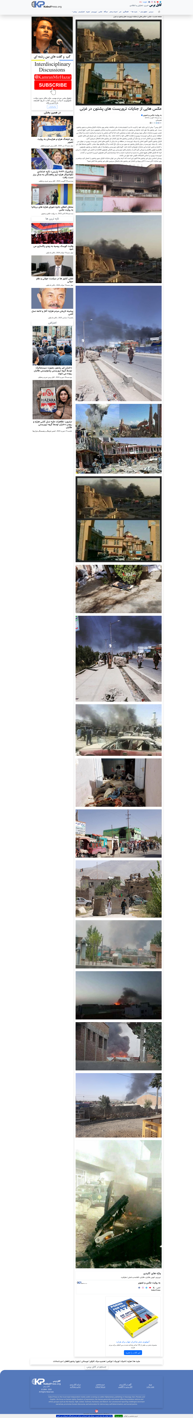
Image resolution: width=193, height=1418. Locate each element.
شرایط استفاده (100, 1387)
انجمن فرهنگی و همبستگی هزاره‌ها (44, 431)
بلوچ (78, 1361)
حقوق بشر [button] (143, 12)
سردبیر (151, 12)
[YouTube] (150, 1288)
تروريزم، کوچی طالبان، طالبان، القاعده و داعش (144, 1277)
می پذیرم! (118, 1416)
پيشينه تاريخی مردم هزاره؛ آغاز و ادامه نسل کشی (52, 312)
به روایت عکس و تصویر (152, 115)
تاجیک (123, 1361)
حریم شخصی (100, 1384)
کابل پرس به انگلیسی (125, 1387)
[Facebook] (158, 123)
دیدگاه (106, 12)
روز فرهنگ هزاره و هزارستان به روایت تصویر (55, 140)
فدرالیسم (81, 12)
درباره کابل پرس (75, 1384)
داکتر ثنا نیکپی (50, 252)
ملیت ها (136, 1361)
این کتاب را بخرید (133, 1352)
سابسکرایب (52, 107)
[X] (150, 123)
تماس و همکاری (75, 1387)
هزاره (129, 1361)
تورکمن (109, 1361)
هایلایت (124, 1277)
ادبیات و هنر (113, 12)
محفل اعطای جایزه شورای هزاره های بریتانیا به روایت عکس (52, 208)
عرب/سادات (58, 1361)
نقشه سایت (150, 1387)
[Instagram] (143, 1288)
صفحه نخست (157, 16)
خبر (120, 12)
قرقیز (92, 1361)
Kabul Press (155, 1290)
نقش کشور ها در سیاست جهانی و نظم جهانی (54, 280)
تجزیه (88, 12)
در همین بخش (52, 112)
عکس (100, 12)
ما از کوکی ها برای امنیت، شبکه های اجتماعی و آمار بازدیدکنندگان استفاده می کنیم (84, 1416)
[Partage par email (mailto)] (160, 123)
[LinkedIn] (156, 123)
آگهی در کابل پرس (125, 1384)
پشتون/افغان (69, 1361)
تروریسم (94, 12)
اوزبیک (116, 1361)
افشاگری (125, 12)
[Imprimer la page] (154, 123)
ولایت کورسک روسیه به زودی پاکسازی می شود (53, 247)
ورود (150, 1384)
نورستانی (84, 1361)
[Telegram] (146, 1288)
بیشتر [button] (75, 12)
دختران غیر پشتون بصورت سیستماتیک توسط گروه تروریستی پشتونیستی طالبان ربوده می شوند (53, 371)
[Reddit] (152, 123)
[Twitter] (154, 1288)
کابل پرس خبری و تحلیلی (48, 146)
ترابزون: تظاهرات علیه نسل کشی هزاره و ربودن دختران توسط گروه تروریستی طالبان (52, 424)
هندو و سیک (100, 1361)
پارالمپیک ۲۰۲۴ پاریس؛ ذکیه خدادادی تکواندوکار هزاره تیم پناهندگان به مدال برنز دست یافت (53, 174)
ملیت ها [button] (134, 12)
